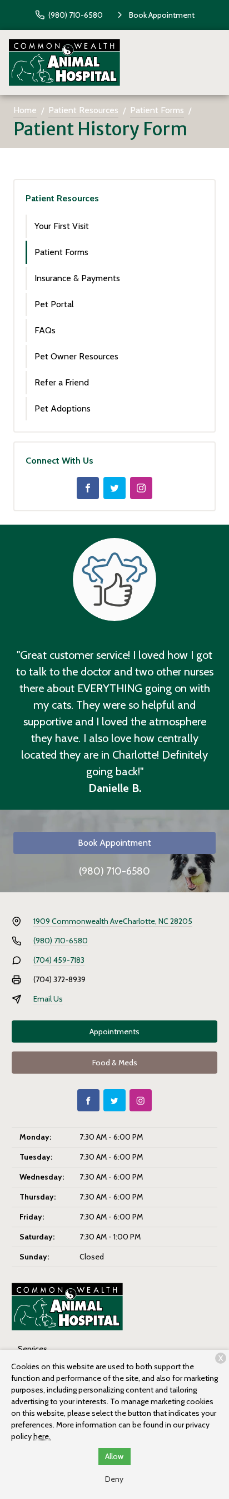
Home (25, 110)
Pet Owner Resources (76, 356)
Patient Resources (83, 110)
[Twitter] (114, 488)
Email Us (48, 999)
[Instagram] (141, 488)
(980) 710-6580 (114, 871)
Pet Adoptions (62, 408)
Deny (114, 1479)
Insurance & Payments (77, 278)
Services (32, 1349)
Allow (114, 1456)
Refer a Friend (61, 382)
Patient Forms (157, 110)
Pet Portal (54, 304)
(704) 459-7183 (58, 960)
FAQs (45, 330)
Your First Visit (61, 226)
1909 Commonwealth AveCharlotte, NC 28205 (112, 921)
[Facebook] (88, 488)
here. (42, 1436)
